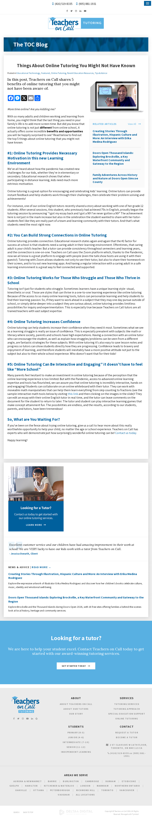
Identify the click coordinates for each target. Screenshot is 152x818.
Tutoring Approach (126, 708)
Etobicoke (129, 781)
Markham (103, 785)
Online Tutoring (58, 73)
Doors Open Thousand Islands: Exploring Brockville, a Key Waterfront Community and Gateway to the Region (113, 158)
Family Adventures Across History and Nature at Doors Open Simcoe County (115, 178)
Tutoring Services (126, 704)
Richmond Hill (85, 790)
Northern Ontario (127, 785)
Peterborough (60, 790)
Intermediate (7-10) (76, 742)
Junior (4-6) (76, 737)
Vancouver (127, 790)
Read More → (41, 567)
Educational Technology (28, 73)
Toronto (107, 790)
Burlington (71, 781)
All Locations (85, 794)
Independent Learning (76, 751)
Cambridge (92, 781)
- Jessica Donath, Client (23, 553)
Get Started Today (74, 665)
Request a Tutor (126, 732)
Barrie (52, 781)
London (85, 785)
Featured (45, 73)
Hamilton (31, 785)
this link (73, 394)
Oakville (21, 790)
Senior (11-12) (76, 747)
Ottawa (38, 790)
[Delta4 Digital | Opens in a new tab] (76, 814)
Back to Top (28, 812)
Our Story (76, 713)
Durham (110, 781)
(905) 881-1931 (87, 4)
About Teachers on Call (76, 704)
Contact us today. (126, 433)
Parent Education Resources (80, 73)
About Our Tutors (75, 708)
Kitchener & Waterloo (59, 785)
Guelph (14, 785)
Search (16, 812)
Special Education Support (126, 713)
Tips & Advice (101, 73)
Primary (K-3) (76, 732)
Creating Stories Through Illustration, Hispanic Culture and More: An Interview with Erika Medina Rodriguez (115, 136)
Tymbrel (135, 814)
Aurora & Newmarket (27, 781)
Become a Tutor (126, 737)
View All (132, 124)
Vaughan (64, 794)
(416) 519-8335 (63, 4)
